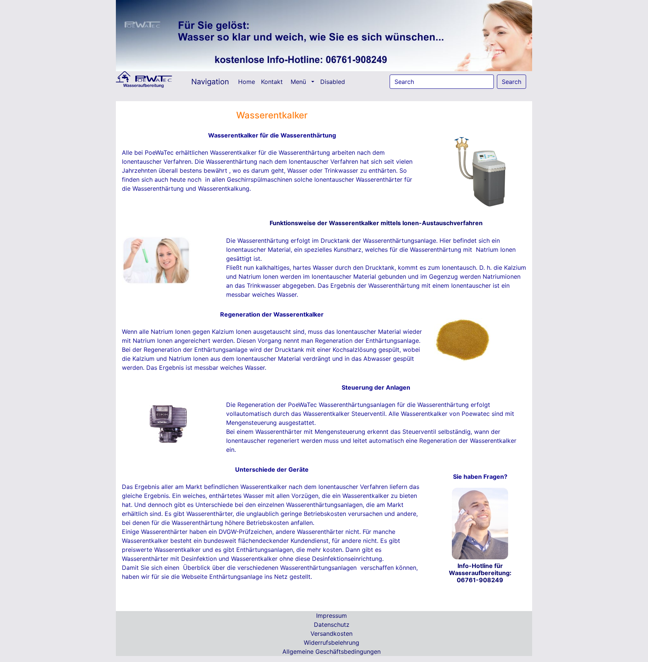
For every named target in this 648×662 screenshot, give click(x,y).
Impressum (331, 615)
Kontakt (273, 81)
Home (248, 81)
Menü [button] (300, 81)
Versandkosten (331, 633)
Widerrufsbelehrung (331, 642)
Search (511, 81)
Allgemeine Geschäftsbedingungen (331, 651)
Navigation (210, 81)
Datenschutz (332, 624)
